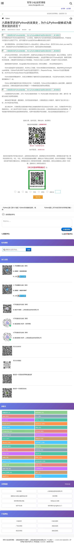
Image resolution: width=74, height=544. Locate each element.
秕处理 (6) (6, 476)
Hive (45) (5, 450)
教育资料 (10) (39, 412)
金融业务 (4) (6, 412)
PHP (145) (38, 457)
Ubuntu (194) (7, 442)
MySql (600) (6, 427)
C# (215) (5, 420)
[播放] (71, 18)
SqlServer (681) (40, 424)
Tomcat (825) (39, 431)
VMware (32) (39, 439)
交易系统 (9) (39, 469)
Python (7, 18)
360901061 (50, 542)
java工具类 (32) (7, 472)
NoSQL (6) (6, 465)
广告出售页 (19, 526)
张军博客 (19, 491)
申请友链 (67, 484)
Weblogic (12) (7, 435)
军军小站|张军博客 (8, 540)
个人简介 (50, 540)
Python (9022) (39, 420)
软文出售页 (19, 531)
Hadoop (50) (39, 450)
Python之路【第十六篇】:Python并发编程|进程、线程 (19, 208)
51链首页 (19, 521)
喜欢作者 (38, 197)
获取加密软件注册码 (22, 540)
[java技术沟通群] (21, 296)
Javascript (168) (40, 461)
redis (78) (5, 457)
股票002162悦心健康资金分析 (19, 496)
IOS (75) (38, 446)
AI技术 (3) (38, 476)
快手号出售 (19, 506)
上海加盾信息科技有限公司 (54, 491)
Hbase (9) (6, 454)
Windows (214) (40, 435)
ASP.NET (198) (40, 442)
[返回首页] (3, 18)
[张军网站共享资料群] (21, 276)
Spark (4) (38, 454)
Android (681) (7, 446)
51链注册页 (55, 521)
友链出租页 (55, 526)
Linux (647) (6, 439)
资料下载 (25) (7, 469)
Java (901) (6, 416)
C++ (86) (38, 416)
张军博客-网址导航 (19, 501)
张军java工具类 (55, 501)
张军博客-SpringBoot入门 (55, 506)
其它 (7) (37, 472)
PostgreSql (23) (7, 431)
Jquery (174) (6, 461)
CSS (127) (38, 465)
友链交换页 (55, 531)
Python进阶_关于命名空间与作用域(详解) (57, 207)
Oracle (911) (6, 424)
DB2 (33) (38, 427)
